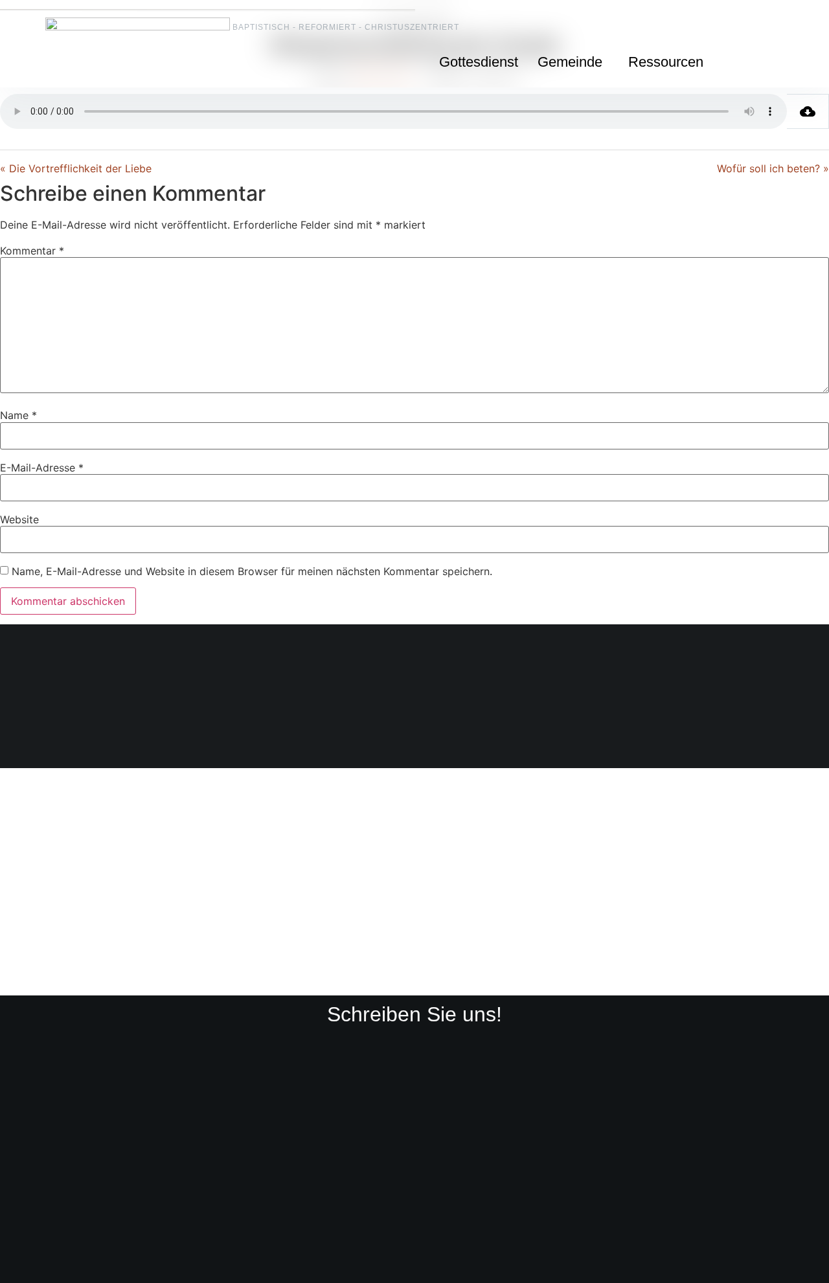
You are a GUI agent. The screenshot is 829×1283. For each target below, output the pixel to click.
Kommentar (32, 250)
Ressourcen (665, 62)
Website (19, 519)
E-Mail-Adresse (42, 467)
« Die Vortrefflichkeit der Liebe (76, 168)
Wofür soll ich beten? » (773, 168)
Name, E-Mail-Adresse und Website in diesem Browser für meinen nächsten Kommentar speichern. (252, 571)
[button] (573, 62)
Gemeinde (570, 62)
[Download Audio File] (808, 111)
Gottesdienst (478, 62)
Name (18, 415)
